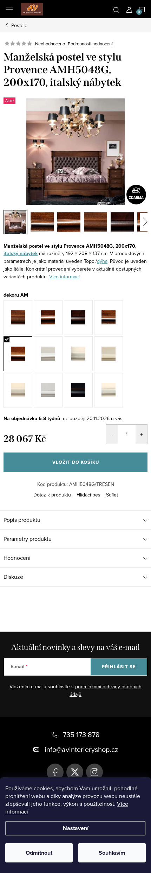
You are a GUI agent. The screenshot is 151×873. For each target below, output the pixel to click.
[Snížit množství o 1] (112, 434)
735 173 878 (81, 734)
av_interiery (94, 772)
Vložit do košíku (75, 462)
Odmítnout (39, 853)
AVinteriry (74, 772)
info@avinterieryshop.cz (81, 749)
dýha (102, 261)
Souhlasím (112, 853)
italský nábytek (21, 253)
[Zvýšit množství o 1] (141, 434)
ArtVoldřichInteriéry (55, 772)
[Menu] (9, 9)
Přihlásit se (119, 666)
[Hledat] (116, 9)
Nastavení (75, 828)
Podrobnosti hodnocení (90, 43)
